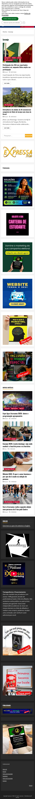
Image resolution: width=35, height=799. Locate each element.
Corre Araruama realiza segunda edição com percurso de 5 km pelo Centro (17, 508)
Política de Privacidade (8, 773)
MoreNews (27, 796)
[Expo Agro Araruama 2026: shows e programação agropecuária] (17, 401)
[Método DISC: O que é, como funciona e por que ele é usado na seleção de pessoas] (17, 461)
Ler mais (7, 83)
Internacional (8, 60)
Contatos (5, 780)
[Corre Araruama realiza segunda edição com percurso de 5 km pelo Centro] (17, 494)
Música (21, 408)
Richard (6, 72)
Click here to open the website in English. (16, 526)
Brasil (13, 58)
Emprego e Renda (9, 469)
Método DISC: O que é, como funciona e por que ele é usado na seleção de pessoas (17, 476)
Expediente (5, 776)
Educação (7, 439)
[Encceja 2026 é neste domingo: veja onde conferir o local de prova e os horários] (17, 431)
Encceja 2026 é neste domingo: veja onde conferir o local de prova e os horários (17, 445)
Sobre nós (5, 769)
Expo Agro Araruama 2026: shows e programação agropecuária (15, 414)
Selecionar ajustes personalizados (12, 22)
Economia (7, 58)
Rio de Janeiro (8, 105)
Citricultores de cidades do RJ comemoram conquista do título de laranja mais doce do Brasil (17, 97)
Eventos (7, 408)
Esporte (17, 502)
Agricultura (14, 408)
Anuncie (4, 771)
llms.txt (30, 785)
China (19, 58)
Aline (5, 449)
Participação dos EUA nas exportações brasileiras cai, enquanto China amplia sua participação (17, 53)
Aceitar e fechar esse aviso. (10, 18)
